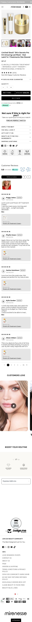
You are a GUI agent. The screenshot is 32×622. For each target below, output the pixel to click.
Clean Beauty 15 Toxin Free (13, 585)
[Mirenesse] (16, 7)
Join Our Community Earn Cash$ (15, 574)
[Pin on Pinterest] (10, 145)
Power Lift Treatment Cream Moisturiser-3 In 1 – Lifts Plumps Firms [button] (12, 259)
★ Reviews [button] (16, 620)
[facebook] (3, 547)
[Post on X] (8, 145)
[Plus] (11, 87)
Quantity (5, 84)
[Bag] (30, 7)
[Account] (24, 7)
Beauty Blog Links (10, 588)
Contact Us (7, 558)
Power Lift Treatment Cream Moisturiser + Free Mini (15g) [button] (12, 223)
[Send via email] (13, 146)
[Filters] (24, 177)
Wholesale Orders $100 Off (14, 582)
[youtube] (11, 547)
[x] (6, 547)
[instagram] (8, 547)
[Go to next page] (27, 365)
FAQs (4, 563)
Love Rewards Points (11, 555)
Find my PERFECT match (16, 120)
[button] (16, 146)
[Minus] (3, 87)
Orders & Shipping (10, 566)
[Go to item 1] (6, 185)
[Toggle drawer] (2, 6)
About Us (6, 561)
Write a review (12, 177)
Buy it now (16, 98)
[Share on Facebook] (2, 145)
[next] (18, 459)
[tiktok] (14, 547)
